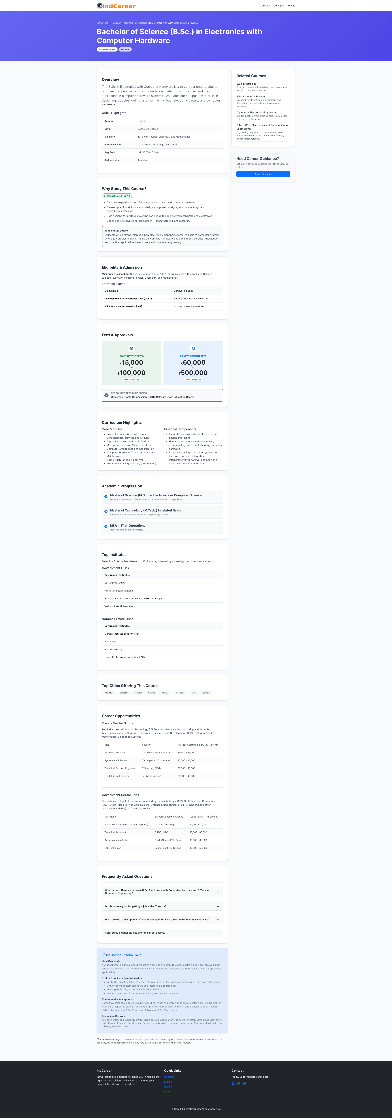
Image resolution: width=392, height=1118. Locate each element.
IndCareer (102, 22)
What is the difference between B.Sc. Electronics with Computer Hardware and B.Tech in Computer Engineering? (157, 892)
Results (168, 1086)
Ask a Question (263, 174)
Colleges (278, 5)
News (167, 1091)
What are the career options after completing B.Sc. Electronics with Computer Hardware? (157, 919)
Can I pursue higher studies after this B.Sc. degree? (135, 932)
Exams (291, 5)
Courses (265, 5)
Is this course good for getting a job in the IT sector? (135, 906)
